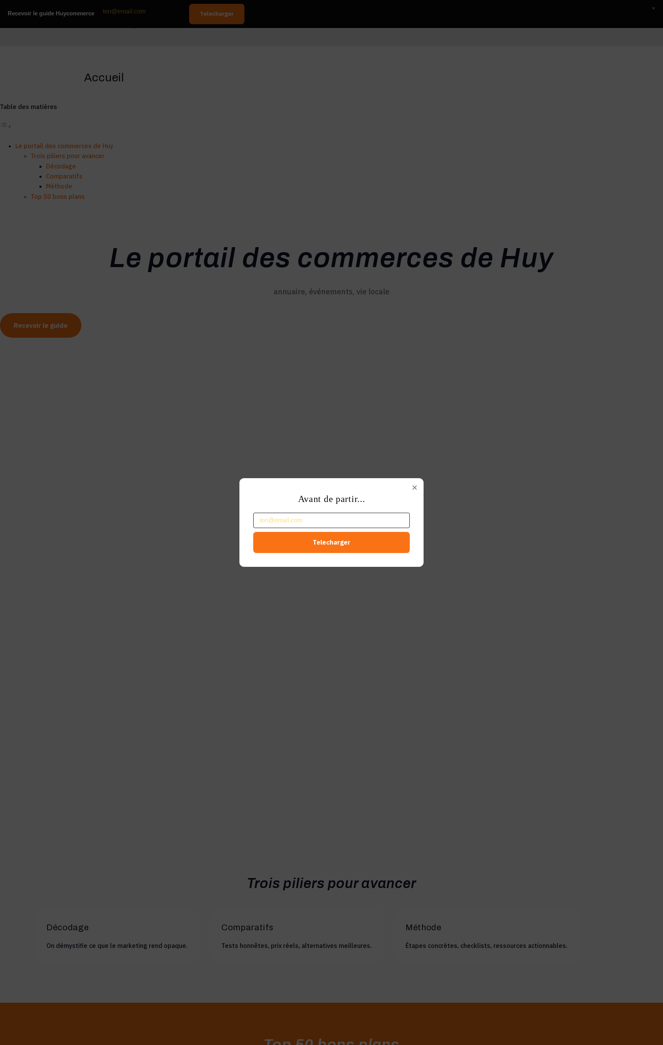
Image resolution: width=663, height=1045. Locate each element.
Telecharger (331, 542)
